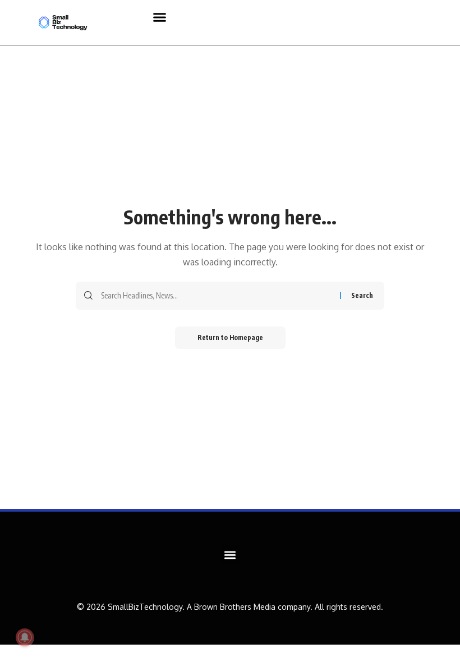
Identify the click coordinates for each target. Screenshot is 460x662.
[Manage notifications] (25, 637)
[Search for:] (216, 296)
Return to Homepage (230, 337)
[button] (160, 16)
